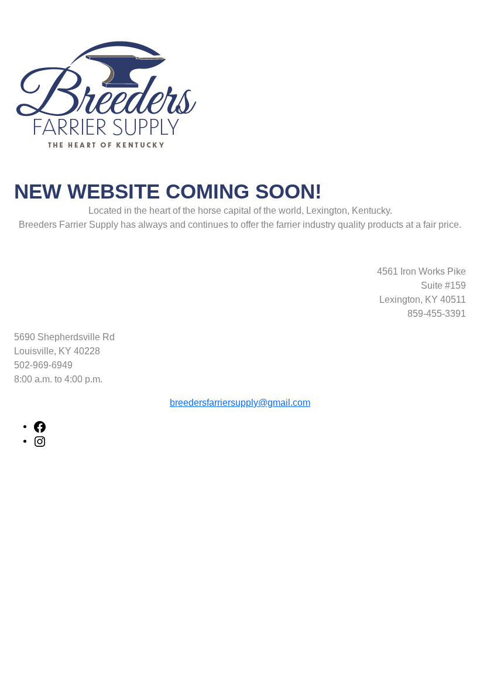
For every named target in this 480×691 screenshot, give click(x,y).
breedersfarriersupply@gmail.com (240, 403)
